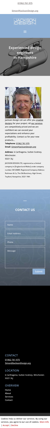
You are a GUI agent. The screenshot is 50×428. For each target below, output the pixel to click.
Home (8, 389)
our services (36, 123)
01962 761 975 (25, 3)
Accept (6, 425)
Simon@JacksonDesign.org (23, 146)
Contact (9, 400)
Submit (38, 271)
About (8, 393)
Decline (14, 425)
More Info (44, 422)
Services (9, 396)
